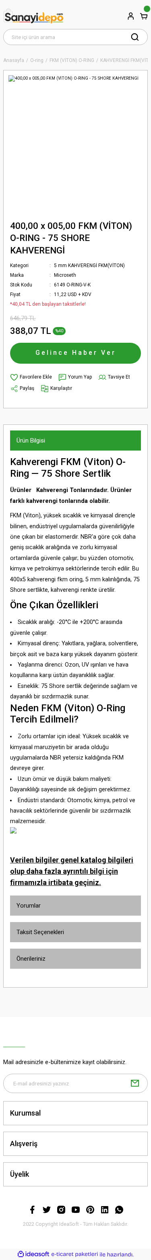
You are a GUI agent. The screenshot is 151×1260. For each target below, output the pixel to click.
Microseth (65, 275)
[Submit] (135, 1083)
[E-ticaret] (74, 1255)
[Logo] (33, 16)
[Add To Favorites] (31, 377)
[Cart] (144, 16)
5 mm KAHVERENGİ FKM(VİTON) (89, 265)
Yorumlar (29, 905)
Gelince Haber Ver (75, 352)
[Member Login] (131, 16)
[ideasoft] (33, 1254)
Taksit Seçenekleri (40, 932)
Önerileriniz (31, 958)
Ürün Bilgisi (31, 440)
